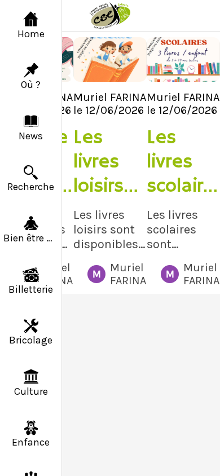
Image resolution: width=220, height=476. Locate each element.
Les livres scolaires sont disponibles (180, 162)
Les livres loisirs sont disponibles (105, 162)
